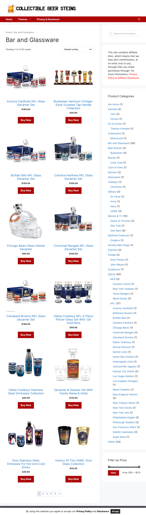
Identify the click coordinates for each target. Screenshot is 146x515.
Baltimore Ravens (123, 313)
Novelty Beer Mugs (119, 245)
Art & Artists (115, 123)
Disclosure (103, 511)
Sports (111, 274)
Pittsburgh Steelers (124, 422)
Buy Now (26, 120)
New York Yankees (123, 288)
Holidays (113, 182)
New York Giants (122, 407)
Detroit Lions (120, 352)
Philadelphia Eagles (124, 417)
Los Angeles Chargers (125, 381)
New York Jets (121, 412)
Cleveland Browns (123, 337)
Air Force (115, 196)
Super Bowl (119, 436)
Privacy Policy (84, 511)
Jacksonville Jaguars (124, 366)
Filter (113, 473)
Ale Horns (113, 104)
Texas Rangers (121, 293)
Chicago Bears (121, 327)
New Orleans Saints (124, 402)
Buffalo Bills (119, 318)
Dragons (115, 240)
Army (113, 201)
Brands (112, 157)
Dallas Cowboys (122, 342)
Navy (113, 206)
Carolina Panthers (123, 322)
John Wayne (117, 264)
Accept (115, 511)
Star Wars (115, 230)
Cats (113, 114)
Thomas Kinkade (120, 128)
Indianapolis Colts (123, 361)
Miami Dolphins (121, 389)
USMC (114, 211)
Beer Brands (115, 148)
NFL (112, 303)
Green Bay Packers (124, 356)
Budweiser (116, 152)
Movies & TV (115, 216)
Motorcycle (116, 138)
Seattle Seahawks (123, 432)
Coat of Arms (115, 167)
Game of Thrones (120, 220)
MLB (112, 279)
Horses (114, 119)
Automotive (114, 133)
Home (9, 19)
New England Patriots (125, 394)
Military (112, 191)
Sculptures (114, 269)
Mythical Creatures (118, 235)
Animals (112, 109)
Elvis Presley (117, 259)
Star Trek (115, 225)
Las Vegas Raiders (123, 376)
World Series (120, 298)
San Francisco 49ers (124, 427)
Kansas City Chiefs (123, 371)
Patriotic (112, 250)
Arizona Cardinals (123, 308)
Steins (111, 441)
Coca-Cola (116, 162)
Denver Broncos (122, 347)
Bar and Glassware (119, 143)
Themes (22, 19)
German (112, 172)
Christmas (116, 186)
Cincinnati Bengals (123, 332)
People (112, 254)
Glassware (114, 177)
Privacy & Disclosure (48, 19)
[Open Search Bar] (139, 19)
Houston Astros (122, 284)
